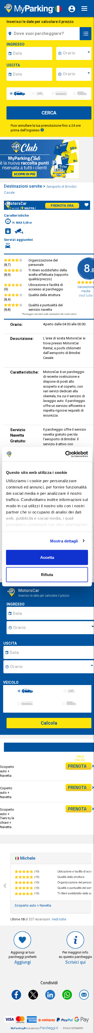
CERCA (49, 112)
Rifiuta (47, 574)
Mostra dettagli (64, 541)
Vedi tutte (59, 919)
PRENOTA (77, 766)
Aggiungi (22, 962)
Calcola (49, 723)
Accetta (47, 557)
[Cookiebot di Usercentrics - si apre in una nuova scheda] (66, 454)
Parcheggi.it (49, 1028)
